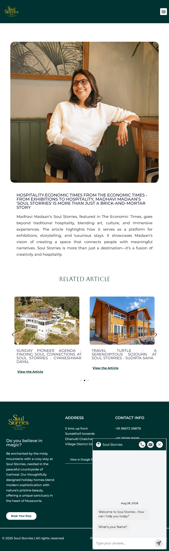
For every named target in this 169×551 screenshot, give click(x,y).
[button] (163, 11)
